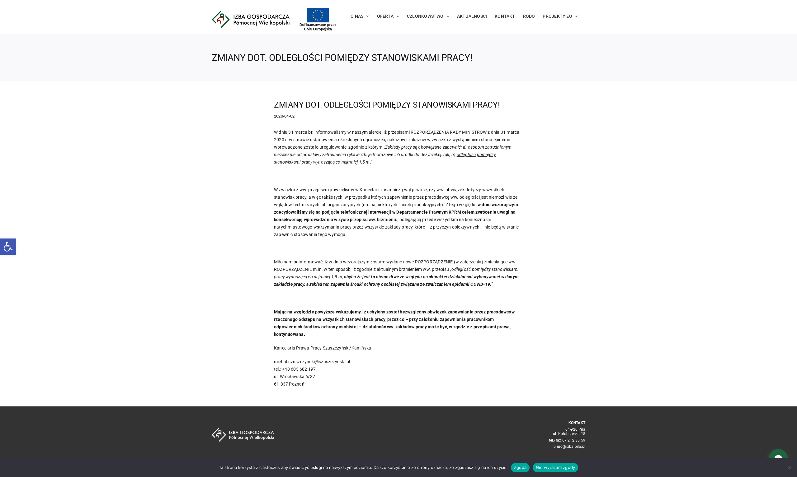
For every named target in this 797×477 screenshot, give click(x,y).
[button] (8, 246)
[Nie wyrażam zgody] (789, 468)
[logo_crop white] (243, 429)
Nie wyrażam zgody (555, 467)
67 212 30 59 (574, 440)
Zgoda (520, 467)
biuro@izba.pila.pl (569, 446)
